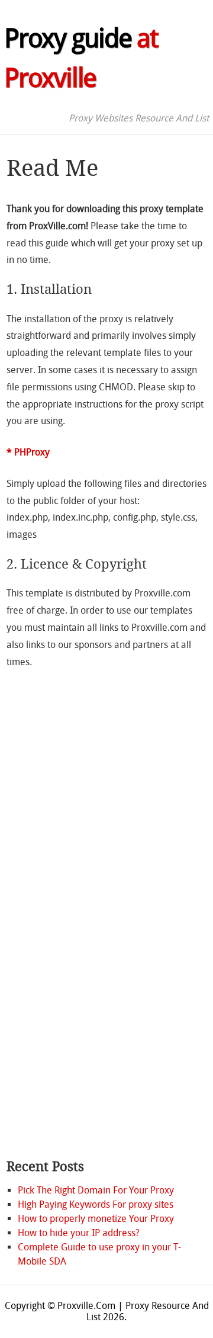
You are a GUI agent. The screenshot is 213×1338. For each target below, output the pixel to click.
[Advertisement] (54, 963)
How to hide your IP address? (79, 1232)
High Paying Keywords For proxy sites (95, 1204)
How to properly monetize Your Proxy (96, 1218)
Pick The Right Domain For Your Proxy (96, 1190)
